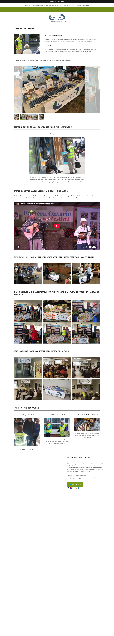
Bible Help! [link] (50, 10)
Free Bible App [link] (61, 10)
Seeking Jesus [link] (38, 10)
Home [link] (19, 10)
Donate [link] (83, 10)
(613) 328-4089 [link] (66, 5)
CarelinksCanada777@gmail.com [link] (80, 5)
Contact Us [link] (93, 10)
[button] (27, 10)
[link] (57, 17)
